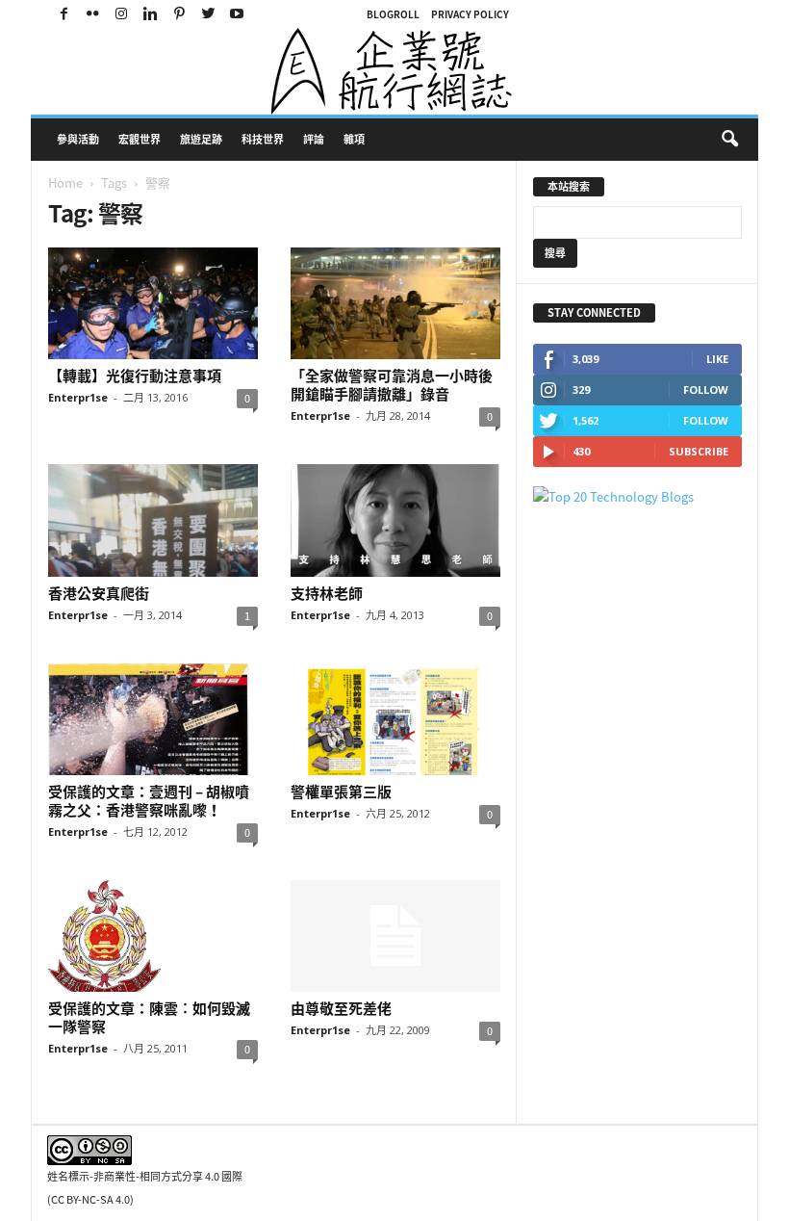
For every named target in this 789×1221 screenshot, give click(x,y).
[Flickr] (92, 14)
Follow (705, 389)
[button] (729, 139)
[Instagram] (121, 14)
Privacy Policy (470, 14)
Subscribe (698, 451)
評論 (313, 139)
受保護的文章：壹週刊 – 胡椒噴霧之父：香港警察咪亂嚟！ (148, 800)
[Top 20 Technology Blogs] (637, 496)
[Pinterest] (179, 14)
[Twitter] (207, 14)
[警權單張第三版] (395, 719)
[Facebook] (63, 14)
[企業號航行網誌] (394, 71)
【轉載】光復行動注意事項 (134, 375)
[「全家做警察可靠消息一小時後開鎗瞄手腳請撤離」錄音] (395, 303)
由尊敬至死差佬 (341, 1008)
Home (65, 182)
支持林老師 (327, 593)
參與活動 (78, 139)
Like (717, 358)
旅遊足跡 (201, 139)
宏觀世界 (139, 139)
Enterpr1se (78, 397)
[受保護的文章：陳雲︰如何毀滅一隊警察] (153, 936)
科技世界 (263, 139)
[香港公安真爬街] (153, 520)
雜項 (354, 139)
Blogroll (393, 14)
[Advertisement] (610, 815)
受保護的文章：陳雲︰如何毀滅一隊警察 (149, 1017)
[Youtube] (236, 14)
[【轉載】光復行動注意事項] (153, 303)
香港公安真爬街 (98, 593)
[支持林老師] (395, 520)
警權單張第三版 (341, 791)
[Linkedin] (150, 14)
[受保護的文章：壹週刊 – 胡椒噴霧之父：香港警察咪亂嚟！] (153, 719)
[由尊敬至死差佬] (395, 936)
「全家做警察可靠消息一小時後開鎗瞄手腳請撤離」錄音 (392, 384)
